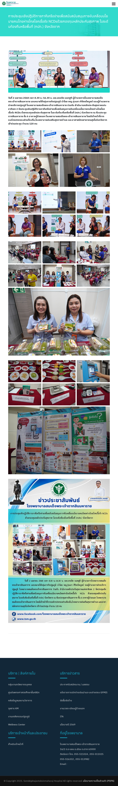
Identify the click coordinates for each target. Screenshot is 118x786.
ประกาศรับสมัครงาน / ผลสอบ (74, 684)
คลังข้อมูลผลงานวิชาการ (20, 700)
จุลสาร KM (13, 708)
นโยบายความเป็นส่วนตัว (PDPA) (98, 780)
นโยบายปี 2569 (67, 724)
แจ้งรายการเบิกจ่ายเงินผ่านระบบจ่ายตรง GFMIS (83, 692)
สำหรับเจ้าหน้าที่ (15, 744)
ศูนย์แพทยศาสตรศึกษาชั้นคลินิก (23, 692)
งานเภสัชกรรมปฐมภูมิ (19, 716)
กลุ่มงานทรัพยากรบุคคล (20, 684)
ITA (61, 716)
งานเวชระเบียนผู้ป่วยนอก (72, 708)
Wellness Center (16, 724)
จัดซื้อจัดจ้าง (66, 700)
